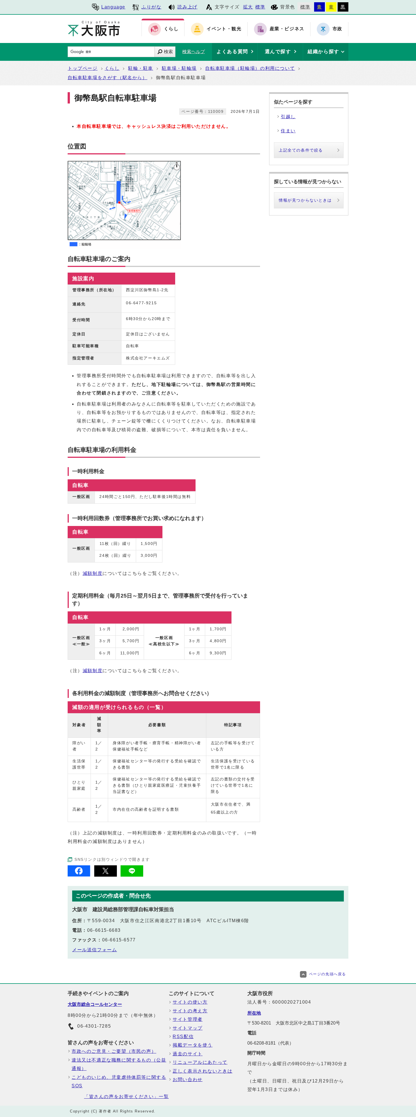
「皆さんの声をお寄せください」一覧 (126, 1096)
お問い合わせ (188, 1079)
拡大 (248, 7)
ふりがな (151, 7)
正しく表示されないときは (202, 1071)
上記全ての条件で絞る (301, 150)
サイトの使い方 (190, 1002)
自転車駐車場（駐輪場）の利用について (250, 68)
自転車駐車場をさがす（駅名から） (107, 77)
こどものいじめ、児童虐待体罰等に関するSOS (119, 1081)
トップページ (83, 68)
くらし (112, 68)
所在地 (254, 1013)
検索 (168, 51)
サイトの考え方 (190, 1010)
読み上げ (187, 7)
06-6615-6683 (104, 930)
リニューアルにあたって (200, 1062)
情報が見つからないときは (305, 200)
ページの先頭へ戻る (327, 974)
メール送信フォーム (94, 949)
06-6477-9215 (141, 303)
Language (113, 7)
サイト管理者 (188, 1019)
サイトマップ (188, 1028)
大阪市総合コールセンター (95, 1004)
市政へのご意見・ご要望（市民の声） (114, 1051)
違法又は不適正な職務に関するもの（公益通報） (119, 1064)
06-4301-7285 (94, 1026)
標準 (260, 7)
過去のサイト (188, 1053)
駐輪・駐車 (140, 68)
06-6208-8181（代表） (270, 1043)
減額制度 (92, 573)
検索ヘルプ (193, 51)
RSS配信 (183, 1036)
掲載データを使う (193, 1045)
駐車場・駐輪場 (179, 68)
